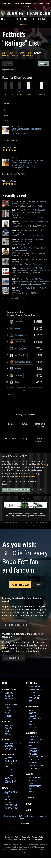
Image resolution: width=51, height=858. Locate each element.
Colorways (9, 699)
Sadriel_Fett (20, 342)
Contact (32, 792)
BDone (17, 382)
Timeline (8, 716)
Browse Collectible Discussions (16, 490)
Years (7, 713)
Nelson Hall (33, 763)
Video (7, 772)
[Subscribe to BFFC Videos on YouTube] (30, 829)
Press (31, 783)
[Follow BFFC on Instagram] (16, 829)
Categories (9, 696)
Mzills (17, 328)
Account (40, 19)
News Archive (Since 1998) (12, 793)
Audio (7, 767)
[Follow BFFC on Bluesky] (39, 829)
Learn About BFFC (14, 658)
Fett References (35, 695)
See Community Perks (16, 625)
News (5, 788)
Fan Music (8, 764)
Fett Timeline (34, 698)
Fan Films (8, 770)
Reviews (5, 55)
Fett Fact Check (11, 805)
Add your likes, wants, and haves (14, 298)
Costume (7, 721)
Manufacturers (11, 705)
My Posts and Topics (13, 743)
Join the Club (20, 584)
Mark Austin (33, 751)
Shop (31, 789)
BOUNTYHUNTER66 (23, 362)
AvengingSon (20, 348)
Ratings (7, 707)
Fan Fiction (9, 775)
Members (32, 716)
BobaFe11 (19, 369)
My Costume (9, 725)
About (29, 774)
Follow (8, 64)
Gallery (15, 55)
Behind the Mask (35, 687)
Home (5, 683)
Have (12, 53)
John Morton (34, 748)
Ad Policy (23, 839)
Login (37, 584)
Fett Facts (33, 692)
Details (7, 731)
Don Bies (32, 745)
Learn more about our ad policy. (27, 525)
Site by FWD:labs (36, 839)
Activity (32, 710)
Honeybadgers (21, 335)
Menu (6, 19)
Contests (32, 713)
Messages (32, 725)
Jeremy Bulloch (35, 768)
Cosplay (8, 734)
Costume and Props (36, 765)
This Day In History (36, 690)
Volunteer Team (35, 778)
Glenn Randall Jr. (36, 757)
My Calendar (34, 737)
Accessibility (11, 839)
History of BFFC (35, 786)
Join (28, 810)
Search (22, 19)
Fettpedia (31, 683)
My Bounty (24, 24)
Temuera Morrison (36, 740)
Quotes (31, 701)
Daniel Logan (34, 743)
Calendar (31, 733)
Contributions (28, 55)
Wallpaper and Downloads (11, 782)
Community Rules (12, 837)
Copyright (26, 837)
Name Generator (35, 719)
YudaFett (18, 375)
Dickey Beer (33, 754)
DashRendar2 (20, 322)
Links (31, 722)
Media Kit (32, 780)
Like (29, 53)
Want (22, 53)
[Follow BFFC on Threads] (34, 829)
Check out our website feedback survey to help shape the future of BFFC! (25, 817)
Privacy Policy (38, 837)
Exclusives (9, 797)
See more (10, 394)
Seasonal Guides (11, 808)
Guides (7, 799)
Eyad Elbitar (34, 760)
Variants (8, 728)
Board (5, 739)
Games (7, 778)
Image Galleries (11, 761)
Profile (43, 64)
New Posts (9, 746)
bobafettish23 (20, 355)
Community (32, 706)
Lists (6, 702)
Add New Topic (38, 490)
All (3, 53)
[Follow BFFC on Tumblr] (25, 829)
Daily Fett (8, 758)
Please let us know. (25, 476)
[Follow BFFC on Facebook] (12, 829)
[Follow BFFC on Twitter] (21, 829)
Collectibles (9, 689)
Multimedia (8, 754)
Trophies (32, 727)
